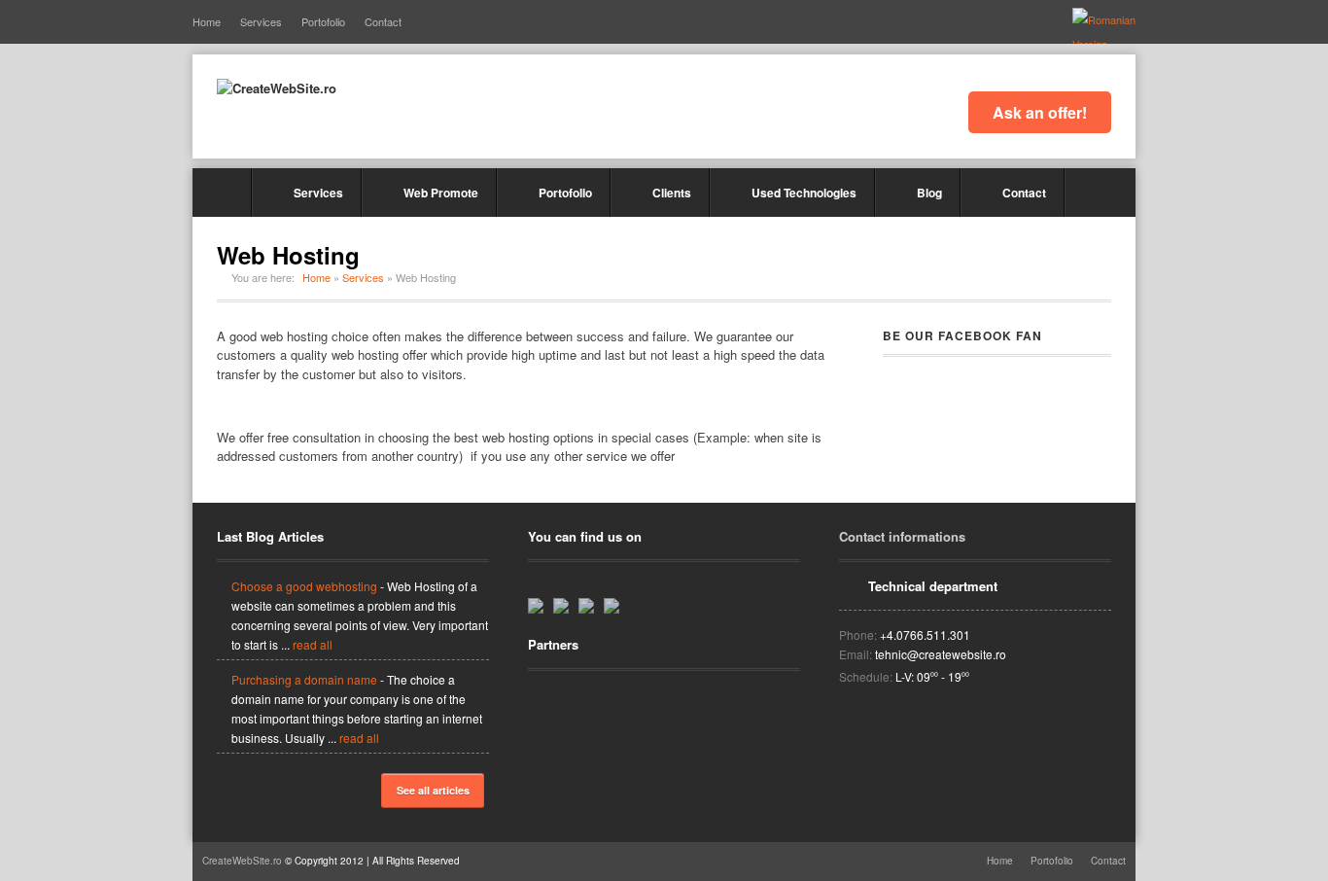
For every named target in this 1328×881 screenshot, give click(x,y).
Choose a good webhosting (304, 586)
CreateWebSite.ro (242, 860)
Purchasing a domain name (304, 679)
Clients (671, 192)
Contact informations (902, 536)
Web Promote (440, 192)
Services (261, 21)
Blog (929, 192)
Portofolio (323, 21)
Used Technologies (803, 192)
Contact (383, 21)
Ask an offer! (1040, 112)
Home (206, 21)
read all (312, 644)
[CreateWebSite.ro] (276, 88)
